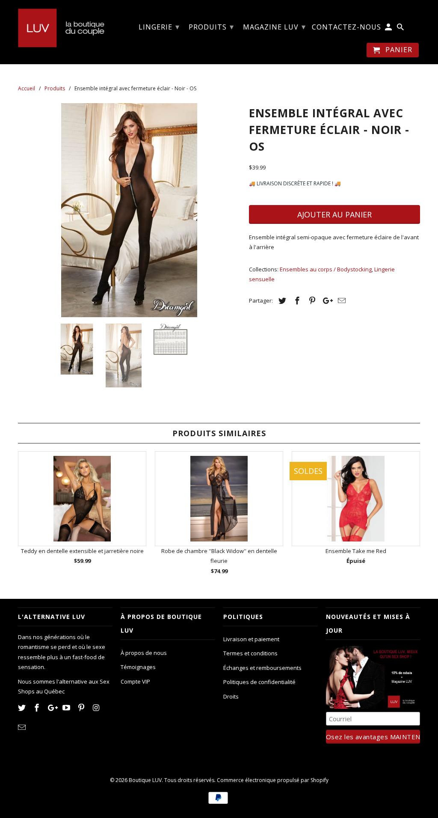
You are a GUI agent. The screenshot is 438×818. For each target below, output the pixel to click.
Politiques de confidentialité (259, 682)
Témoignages (138, 667)
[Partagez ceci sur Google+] (325, 300)
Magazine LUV (274, 26)
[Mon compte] (389, 28)
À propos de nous (144, 653)
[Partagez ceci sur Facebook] (296, 300)
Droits (231, 696)
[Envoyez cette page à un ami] (340, 300)
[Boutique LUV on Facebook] (37, 707)
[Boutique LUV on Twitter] (22, 707)
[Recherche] (401, 28)
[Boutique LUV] (65, 27)
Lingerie (159, 26)
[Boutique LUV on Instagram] (97, 707)
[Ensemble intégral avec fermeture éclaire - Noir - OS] (129, 210)
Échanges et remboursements (262, 668)
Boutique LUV (145, 780)
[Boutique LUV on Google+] (52, 707)
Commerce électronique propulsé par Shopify (272, 780)
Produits (211, 26)
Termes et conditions (250, 653)
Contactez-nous (346, 27)
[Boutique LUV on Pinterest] (82, 707)
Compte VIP (135, 681)
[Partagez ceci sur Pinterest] (311, 300)
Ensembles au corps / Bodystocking (326, 269)
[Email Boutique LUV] (22, 727)
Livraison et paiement (251, 639)
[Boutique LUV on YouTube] (67, 707)
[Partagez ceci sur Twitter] (281, 300)
